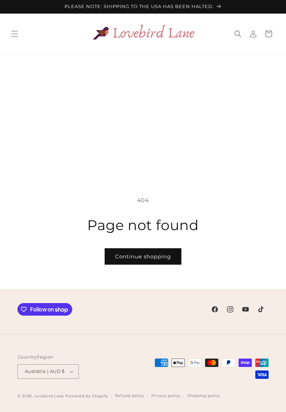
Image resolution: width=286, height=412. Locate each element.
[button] (14, 34)
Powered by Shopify (86, 395)
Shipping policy (203, 395)
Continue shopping (143, 256)
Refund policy (129, 395)
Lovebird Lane (49, 395)
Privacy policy (166, 395)
